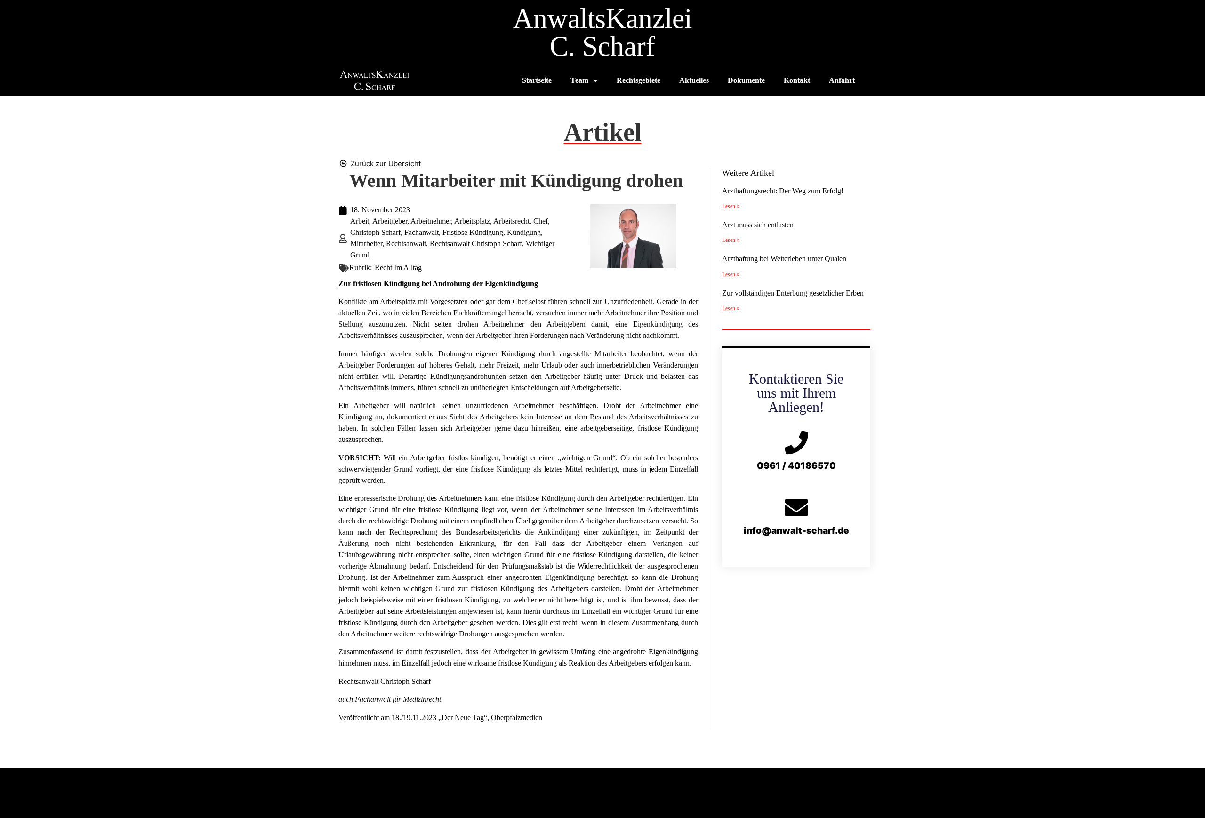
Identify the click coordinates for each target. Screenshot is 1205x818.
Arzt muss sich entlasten (758, 225)
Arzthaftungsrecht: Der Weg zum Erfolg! (783, 191)
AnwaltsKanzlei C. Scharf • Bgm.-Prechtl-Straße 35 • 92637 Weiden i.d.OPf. (602, 782)
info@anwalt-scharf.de (796, 530)
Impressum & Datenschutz (602, 800)
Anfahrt (842, 80)
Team (579, 80)
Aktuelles (694, 80)
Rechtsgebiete (638, 80)
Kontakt (797, 80)
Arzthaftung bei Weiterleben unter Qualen (784, 259)
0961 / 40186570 (796, 465)
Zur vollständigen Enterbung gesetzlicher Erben (793, 293)
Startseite (537, 80)
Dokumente (746, 80)
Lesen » (730, 206)
